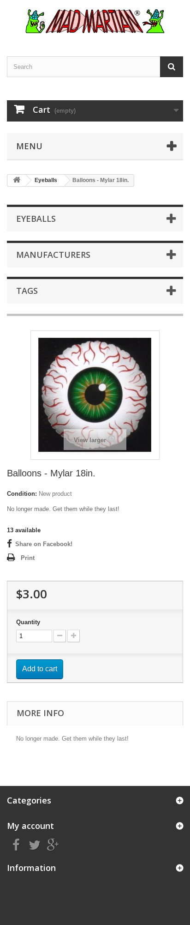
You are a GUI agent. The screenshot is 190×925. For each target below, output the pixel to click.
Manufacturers (53, 254)
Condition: (22, 493)
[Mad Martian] (95, 20)
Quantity (28, 622)
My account (30, 825)
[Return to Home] (16, 180)
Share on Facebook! (43, 544)
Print (28, 557)
